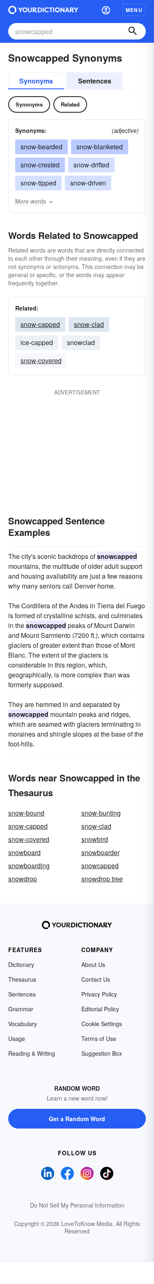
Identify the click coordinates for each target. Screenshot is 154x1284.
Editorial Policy (100, 1009)
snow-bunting (101, 813)
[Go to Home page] (43, 10)
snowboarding (29, 865)
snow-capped (40, 324)
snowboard (24, 852)
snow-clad (89, 324)
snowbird (94, 839)
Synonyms (36, 81)
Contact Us (95, 979)
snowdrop (22, 878)
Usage (16, 1038)
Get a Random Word (77, 1119)
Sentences (94, 81)
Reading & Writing (31, 1053)
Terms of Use (98, 1038)
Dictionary (21, 964)
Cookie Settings (101, 1024)
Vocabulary (22, 1024)
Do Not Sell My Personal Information (77, 1205)
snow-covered (41, 360)
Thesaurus (22, 979)
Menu (134, 10)
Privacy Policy (99, 994)
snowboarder (100, 852)
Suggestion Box (101, 1053)
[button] (106, 10)
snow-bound (26, 813)
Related (70, 104)
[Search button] (132, 31)
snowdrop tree (102, 878)
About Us (93, 964)
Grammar (20, 1009)
